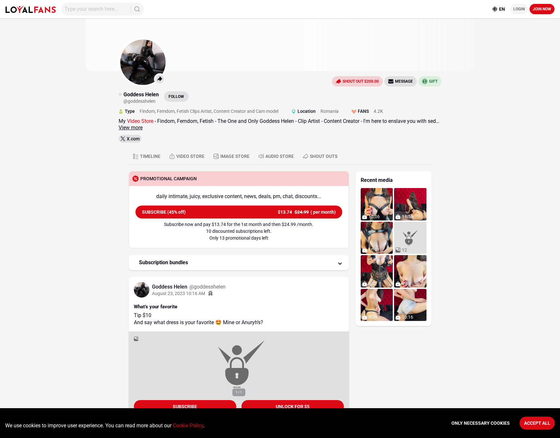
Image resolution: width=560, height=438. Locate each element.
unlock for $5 (292, 406)
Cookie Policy (188, 425)
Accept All (537, 423)
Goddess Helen (170, 287)
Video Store (141, 121)
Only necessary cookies (480, 423)
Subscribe (185, 406)
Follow (176, 96)
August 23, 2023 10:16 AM (178, 293)
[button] (239, 262)
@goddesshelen (207, 287)
